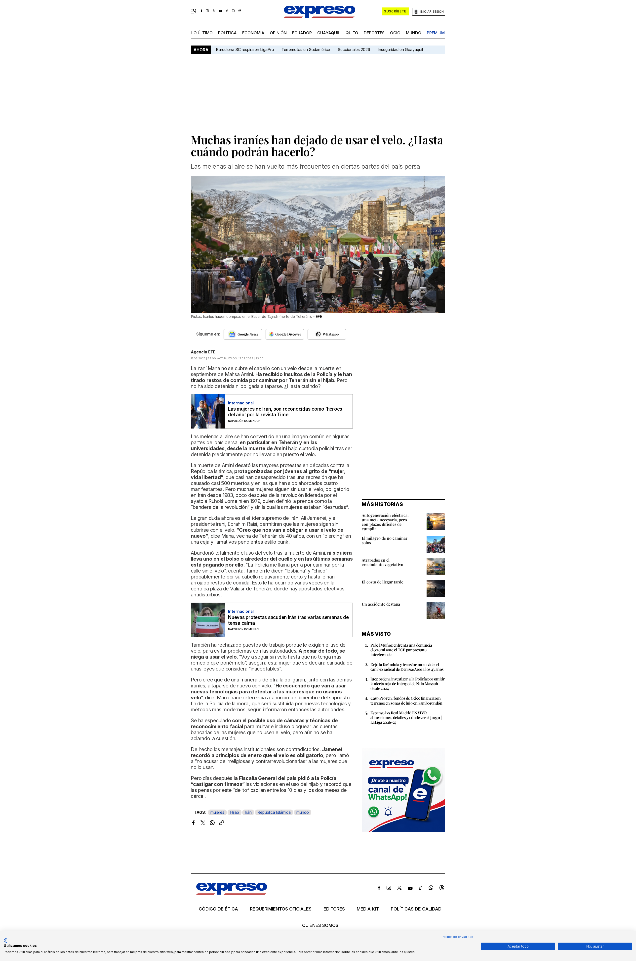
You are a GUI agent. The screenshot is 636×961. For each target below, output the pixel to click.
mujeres (217, 812)
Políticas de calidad (416, 909)
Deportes (374, 33)
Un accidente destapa (381, 604)
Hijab (234, 812)
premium (436, 33)
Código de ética (218, 909)
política (227, 33)
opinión (278, 33)
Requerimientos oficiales (281, 909)
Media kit (368, 909)
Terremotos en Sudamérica (305, 49)
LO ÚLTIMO (202, 33)
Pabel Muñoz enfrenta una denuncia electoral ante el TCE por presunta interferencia (401, 649)
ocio (395, 33)
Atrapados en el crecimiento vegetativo (382, 562)
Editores (334, 909)
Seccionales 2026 (354, 49)
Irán (248, 812)
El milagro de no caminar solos (384, 540)
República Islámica (274, 812)
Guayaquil (328, 33)
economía (253, 33)
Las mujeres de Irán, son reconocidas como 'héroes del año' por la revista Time (285, 412)
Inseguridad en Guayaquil (400, 49)
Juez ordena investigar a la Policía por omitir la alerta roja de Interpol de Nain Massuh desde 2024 (407, 683)
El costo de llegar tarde (382, 581)
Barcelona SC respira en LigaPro (245, 49)
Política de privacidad (457, 937)
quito (352, 33)
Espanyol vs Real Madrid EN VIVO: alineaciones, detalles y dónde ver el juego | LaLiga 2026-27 (405, 717)
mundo (413, 33)
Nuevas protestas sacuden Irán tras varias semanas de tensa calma (288, 620)
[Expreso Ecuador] (231, 893)
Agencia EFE (203, 352)
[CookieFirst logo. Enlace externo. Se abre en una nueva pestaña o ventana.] (5, 940)
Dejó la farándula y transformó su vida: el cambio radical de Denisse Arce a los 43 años (406, 667)
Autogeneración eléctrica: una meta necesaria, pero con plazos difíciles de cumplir (385, 522)
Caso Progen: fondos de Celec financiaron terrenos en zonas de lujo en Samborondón (406, 700)
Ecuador (302, 33)
